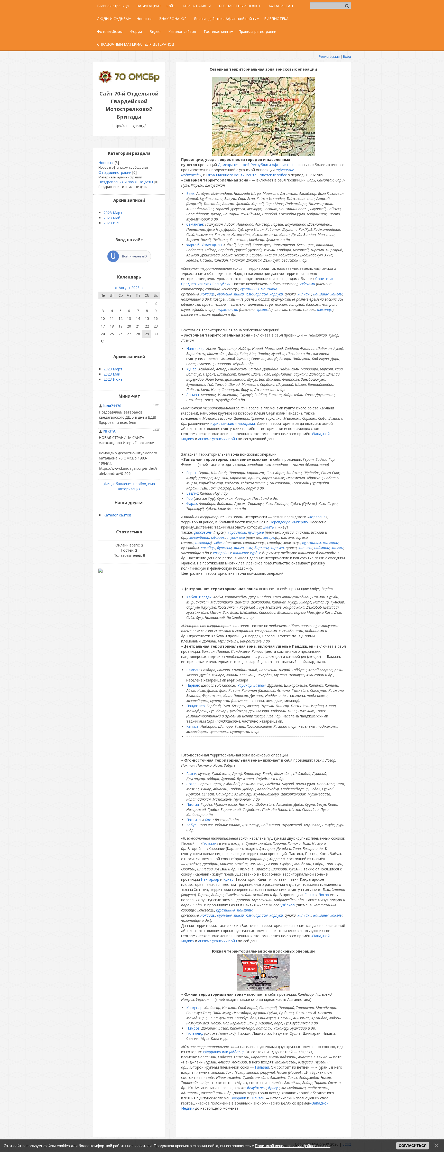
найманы (321, 294)
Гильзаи (209, 843)
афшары (218, 537)
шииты (268, 527)
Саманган (194, 224)
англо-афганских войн (217, 438)
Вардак (205, 596)
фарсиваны (203, 532)
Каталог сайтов (117, 515)
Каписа (192, 726)
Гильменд (194, 1033)
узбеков (288, 905)
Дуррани (239, 1098)
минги (239, 294)
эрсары (263, 309)
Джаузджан (212, 244)
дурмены (224, 294)
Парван (192, 685)
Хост (209, 819)
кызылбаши (199, 537)
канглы (336, 294)
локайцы (208, 294)
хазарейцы (222, 552)
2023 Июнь (113, 222)
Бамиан (192, 669)
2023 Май (112, 217)
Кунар (191, 369)
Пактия (192, 804)
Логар (191, 783)
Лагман (192, 394)
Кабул (191, 596)
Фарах (191, 503)
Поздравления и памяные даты (125, 181)
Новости (106, 162)
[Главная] (129, 82)
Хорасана (317, 516)
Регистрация (329, 56)
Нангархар (195, 348)
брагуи (274, 1087)
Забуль (192, 824)
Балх (190, 193)
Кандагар (194, 1007)
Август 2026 (129, 287)
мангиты (269, 288)
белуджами (256, 1087)
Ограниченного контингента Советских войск (246, 174)
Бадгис (192, 493)
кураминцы (249, 288)
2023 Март (113, 212)
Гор (189, 498)
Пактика (193, 819)
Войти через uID (134, 256)
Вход (347, 56)
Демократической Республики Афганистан (255, 164)
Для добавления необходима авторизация (129, 486)
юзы (249, 294)
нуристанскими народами (232, 423)
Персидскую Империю (289, 522)
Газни (191, 773)
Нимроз (193, 1028)
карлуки (276, 294)
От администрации (114, 172)
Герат (191, 472)
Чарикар (244, 685)
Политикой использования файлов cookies (292, 1146)
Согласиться (413, 1146)
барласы (261, 547)
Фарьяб (193, 244)
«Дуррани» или (223, 1051)
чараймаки (236, 532)
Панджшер (195, 705)
